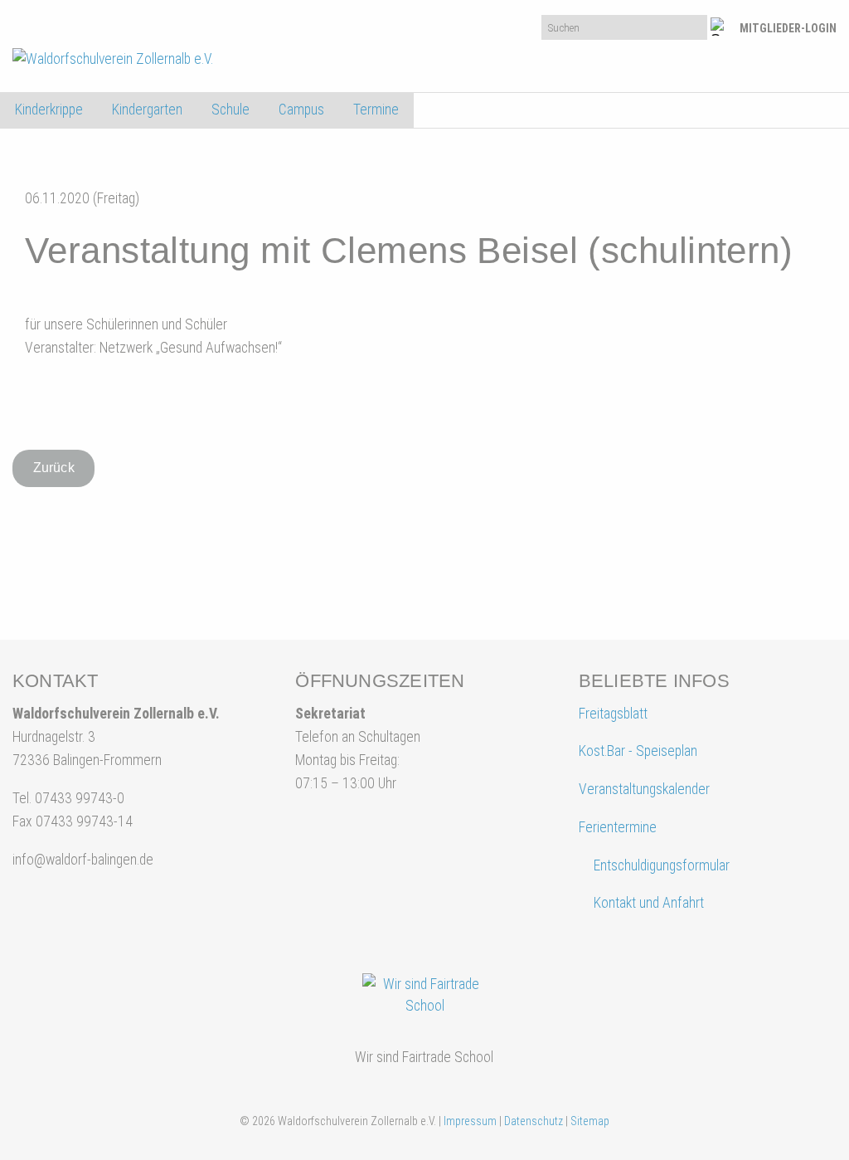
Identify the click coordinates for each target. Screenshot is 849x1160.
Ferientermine (618, 827)
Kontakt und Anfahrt (647, 902)
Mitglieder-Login (788, 28)
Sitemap (589, 1121)
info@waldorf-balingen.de (82, 859)
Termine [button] (376, 109)
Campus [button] (301, 109)
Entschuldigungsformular (662, 865)
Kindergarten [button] (147, 109)
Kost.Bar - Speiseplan (638, 751)
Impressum (470, 1121)
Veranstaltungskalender (644, 789)
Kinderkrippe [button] (49, 109)
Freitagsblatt (613, 713)
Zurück (54, 468)
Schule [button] (230, 109)
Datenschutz (533, 1121)
